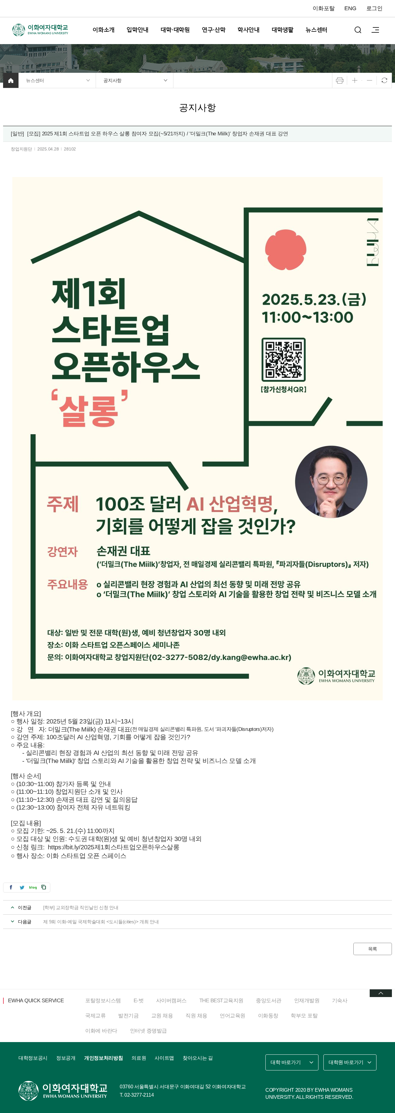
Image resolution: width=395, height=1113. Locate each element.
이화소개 (103, 30)
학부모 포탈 (304, 1016)
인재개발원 (307, 1001)
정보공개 (66, 1058)
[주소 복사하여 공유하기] (44, 887)
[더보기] (381, 993)
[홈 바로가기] (11, 80)
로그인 (374, 8)
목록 (372, 948)
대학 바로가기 (286, 1062)
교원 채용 (162, 1016)
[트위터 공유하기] (22, 887)
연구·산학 (214, 30)
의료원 (138, 1058)
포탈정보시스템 (103, 1001)
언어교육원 (232, 1016)
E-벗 (139, 1001)
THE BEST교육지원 (221, 1001)
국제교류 (95, 1016)
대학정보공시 (33, 1058)
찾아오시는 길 (198, 1058)
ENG (350, 8)
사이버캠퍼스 (171, 1001)
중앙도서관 (268, 1001)
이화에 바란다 (101, 1031)
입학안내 (137, 30)
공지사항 (112, 80)
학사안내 (249, 30)
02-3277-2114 (139, 1095)
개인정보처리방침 (103, 1058)
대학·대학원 (175, 30)
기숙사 (339, 1001)
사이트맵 (164, 1058)
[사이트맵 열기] (375, 30)
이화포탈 (324, 8)
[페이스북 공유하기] (11, 887)
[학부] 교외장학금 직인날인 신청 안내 (80, 907)
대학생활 (282, 30)
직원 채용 (196, 1016)
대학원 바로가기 (346, 1062)
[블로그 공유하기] (33, 887)
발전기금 (128, 1016)
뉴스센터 (316, 30)
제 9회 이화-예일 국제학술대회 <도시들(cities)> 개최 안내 (101, 921)
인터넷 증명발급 (148, 1031)
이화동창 (268, 1016)
